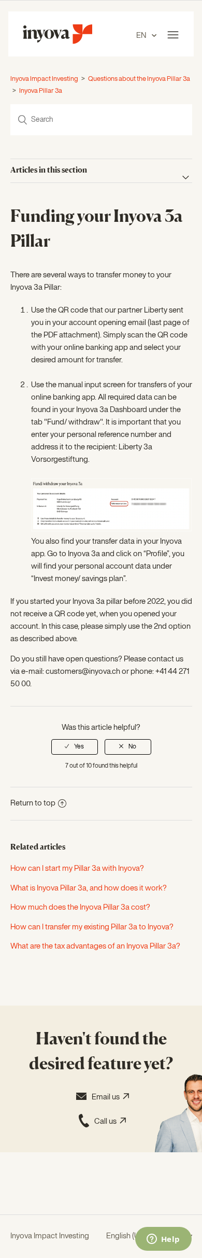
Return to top (32, 803)
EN (142, 35)
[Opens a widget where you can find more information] (163, 1240)
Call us (107, 1121)
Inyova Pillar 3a (40, 91)
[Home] (57, 42)
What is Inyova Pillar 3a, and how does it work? (88, 888)
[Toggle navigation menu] (173, 35)
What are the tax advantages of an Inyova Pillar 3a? (95, 946)
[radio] (74, 747)
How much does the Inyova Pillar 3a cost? (80, 907)
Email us (107, 1097)
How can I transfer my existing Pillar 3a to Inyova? (92, 927)
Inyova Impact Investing (44, 79)
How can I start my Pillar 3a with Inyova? (77, 868)
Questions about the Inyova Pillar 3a (139, 79)
